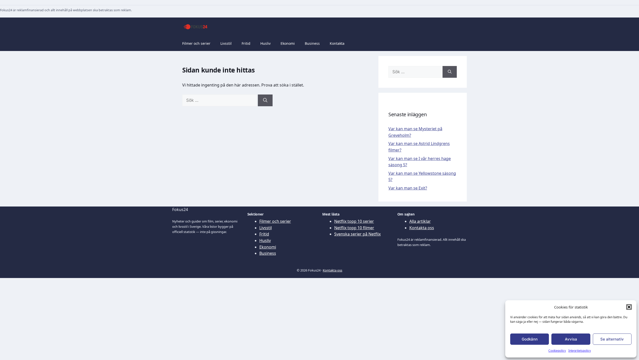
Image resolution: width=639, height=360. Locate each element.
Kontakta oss (421, 227)
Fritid (246, 43)
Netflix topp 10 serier (354, 221)
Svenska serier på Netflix (357, 234)
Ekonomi (288, 43)
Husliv (265, 43)
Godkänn (530, 339)
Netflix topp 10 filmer (354, 227)
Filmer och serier (196, 43)
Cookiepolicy (557, 350)
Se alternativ (612, 339)
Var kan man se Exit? (407, 188)
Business (312, 43)
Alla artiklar (420, 221)
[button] (629, 307)
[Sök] (265, 100)
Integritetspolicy (579, 350)
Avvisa (571, 339)
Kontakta (337, 43)
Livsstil (226, 43)
